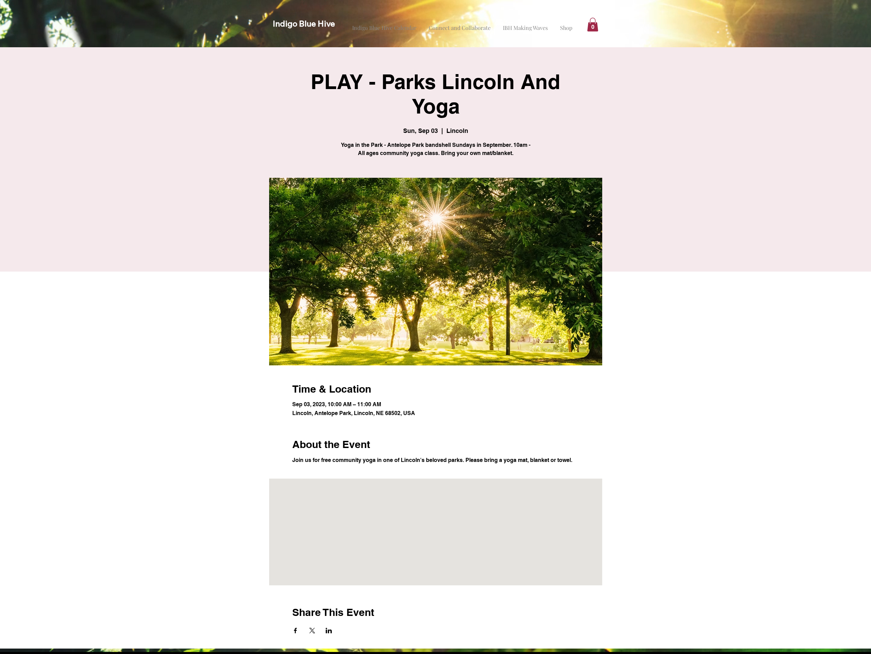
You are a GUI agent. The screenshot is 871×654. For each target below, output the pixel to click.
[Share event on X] (312, 630)
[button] (592, 25)
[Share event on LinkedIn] (329, 630)
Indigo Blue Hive (304, 23)
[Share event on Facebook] (295, 630)
